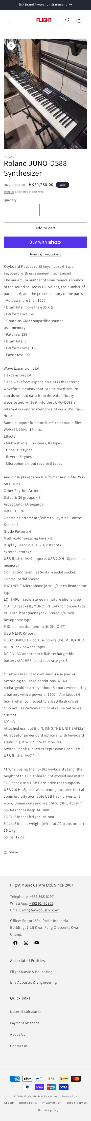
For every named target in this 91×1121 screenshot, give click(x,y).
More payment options (45, 254)
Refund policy (28, 1102)
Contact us (19, 1045)
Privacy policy (51, 1102)
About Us (17, 1034)
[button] (10, 20)
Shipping (9, 191)
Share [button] (13, 852)
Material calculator (25, 1011)
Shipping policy (47, 1110)
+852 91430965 (41, 903)
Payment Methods (24, 1023)
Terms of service (75, 1102)
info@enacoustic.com (40, 910)
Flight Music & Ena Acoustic (43, 1096)
